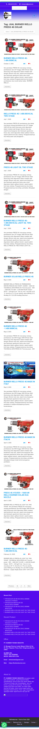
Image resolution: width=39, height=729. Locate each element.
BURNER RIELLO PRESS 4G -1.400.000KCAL (15, 327)
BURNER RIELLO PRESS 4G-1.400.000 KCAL (16, 550)
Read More (7, 86)
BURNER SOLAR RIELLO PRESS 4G (19, 276)
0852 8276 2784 (12, 4)
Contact (33, 722)
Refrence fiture (17, 722)
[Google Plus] (21, 8)
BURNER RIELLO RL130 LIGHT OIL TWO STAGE (20, 612)
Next (29, 586)
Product (8, 722)
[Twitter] (17, 8)
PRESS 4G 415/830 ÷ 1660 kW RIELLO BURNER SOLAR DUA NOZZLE (16, 495)
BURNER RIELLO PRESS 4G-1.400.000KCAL (16, 59)
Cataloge (26, 722)
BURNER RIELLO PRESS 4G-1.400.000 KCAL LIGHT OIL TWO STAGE (17, 223)
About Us (19, 724)
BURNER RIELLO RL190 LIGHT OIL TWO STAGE (20, 610)
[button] (4, 725)
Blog (2, 722)
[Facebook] (14, 8)
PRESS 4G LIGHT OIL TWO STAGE (18, 167)
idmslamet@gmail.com (27, 4)
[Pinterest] (25, 8)
